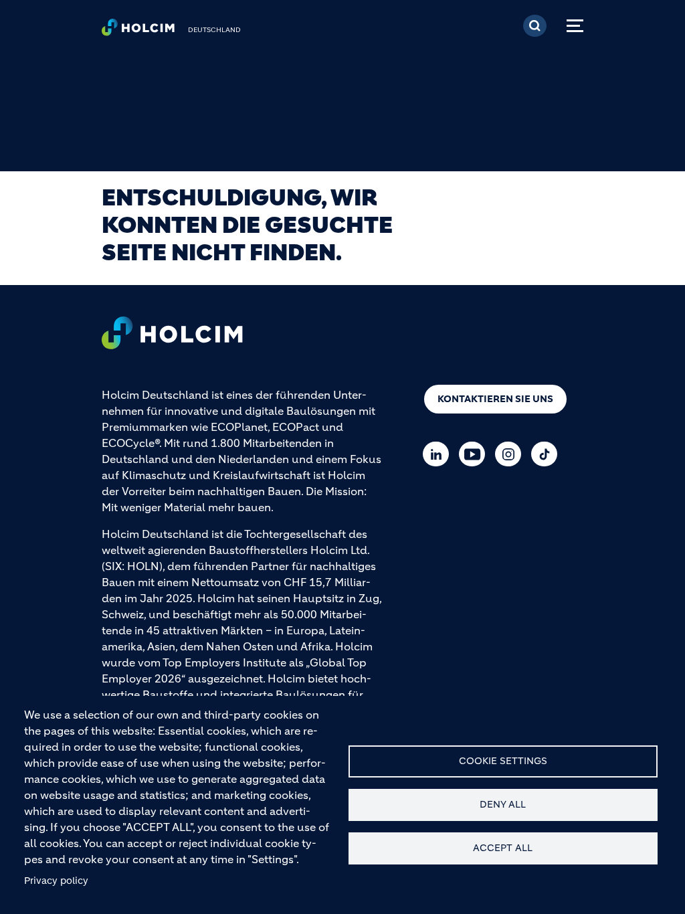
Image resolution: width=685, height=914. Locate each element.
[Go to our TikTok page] (547, 454)
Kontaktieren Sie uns (495, 399)
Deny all (503, 804)
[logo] (138, 31)
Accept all (502, 848)
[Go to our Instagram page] (511, 454)
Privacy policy (56, 881)
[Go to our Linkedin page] (439, 454)
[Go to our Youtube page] (475, 454)
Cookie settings (503, 761)
